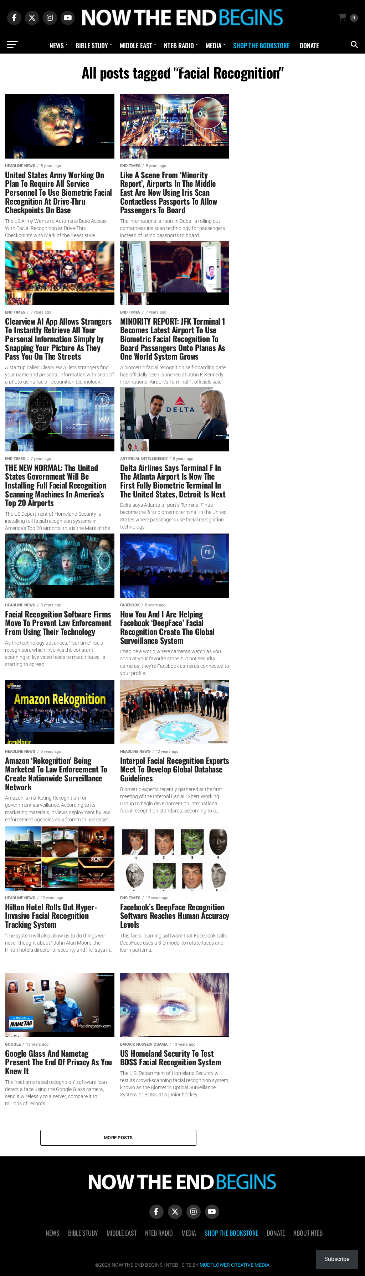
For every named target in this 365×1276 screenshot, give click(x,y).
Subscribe (336, 1259)
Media (213, 45)
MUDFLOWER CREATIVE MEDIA (234, 1265)
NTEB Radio (179, 45)
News (57, 45)
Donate (309, 45)
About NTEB (183, 65)
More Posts (118, 1137)
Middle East (136, 45)
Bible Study (92, 45)
